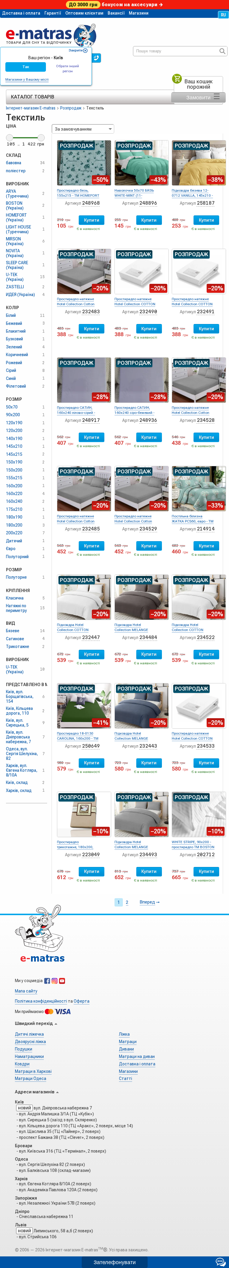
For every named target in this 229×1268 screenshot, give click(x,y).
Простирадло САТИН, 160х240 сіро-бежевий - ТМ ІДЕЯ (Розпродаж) (134, 413)
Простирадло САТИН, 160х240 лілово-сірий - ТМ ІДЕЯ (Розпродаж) (76, 413)
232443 (148, 746)
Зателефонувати (115, 1262)
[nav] (51, 33)
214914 (206, 528)
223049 (91, 854)
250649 (91, 746)
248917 (91, 420)
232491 (206, 311)
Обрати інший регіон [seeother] (67, 68)
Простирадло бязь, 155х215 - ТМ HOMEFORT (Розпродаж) (78, 195)
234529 (148, 528)
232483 (91, 311)
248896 (148, 203)
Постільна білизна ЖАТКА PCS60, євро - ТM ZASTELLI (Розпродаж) (192, 521)
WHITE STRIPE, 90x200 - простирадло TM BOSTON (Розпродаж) (193, 847)
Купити (91, 220)
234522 (206, 637)
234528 (206, 420)
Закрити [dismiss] (75, 50)
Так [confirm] (25, 67)
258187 (206, 203)
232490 (148, 311)
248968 (91, 203)
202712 (206, 854)
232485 (91, 528)
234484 (148, 637)
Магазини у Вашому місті (27, 79)
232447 (91, 637)
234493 (148, 854)
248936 (148, 420)
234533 (206, 746)
